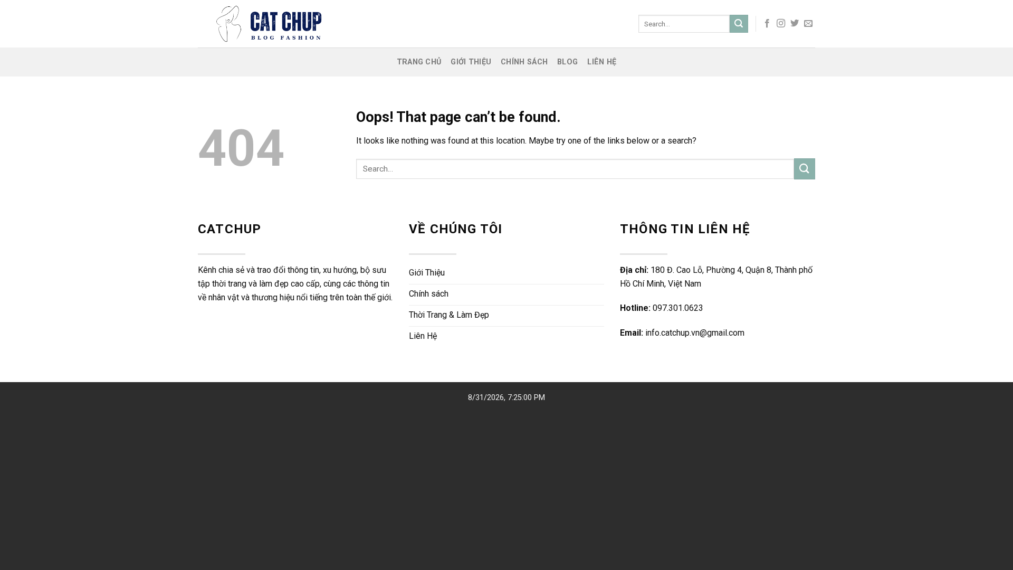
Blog (567, 62)
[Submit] (739, 24)
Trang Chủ (419, 62)
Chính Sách (524, 62)
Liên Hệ (601, 62)
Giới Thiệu (471, 62)
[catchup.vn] (339, 24)
